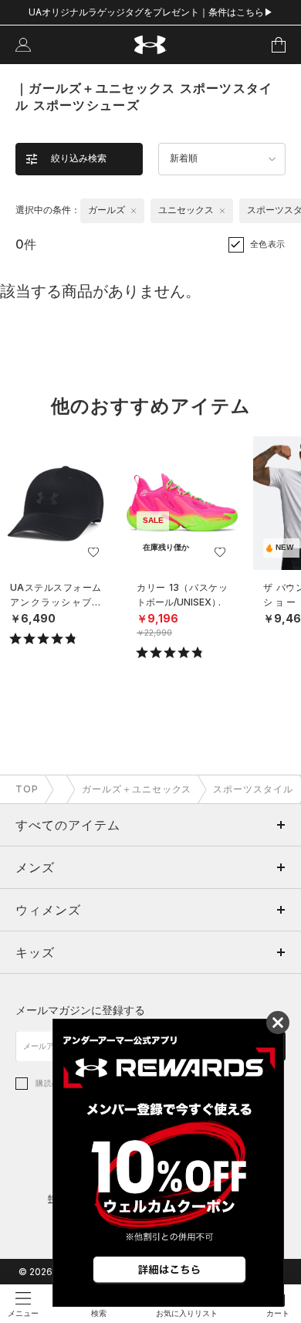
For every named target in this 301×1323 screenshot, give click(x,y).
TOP (27, 789)
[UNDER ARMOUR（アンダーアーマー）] (151, 45)
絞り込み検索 (79, 158)
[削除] (133, 210)
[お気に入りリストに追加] (93, 552)
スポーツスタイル (253, 789)
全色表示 (268, 244)
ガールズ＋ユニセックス (137, 789)
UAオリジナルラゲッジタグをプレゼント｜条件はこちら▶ (151, 12)
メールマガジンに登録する (80, 1009)
